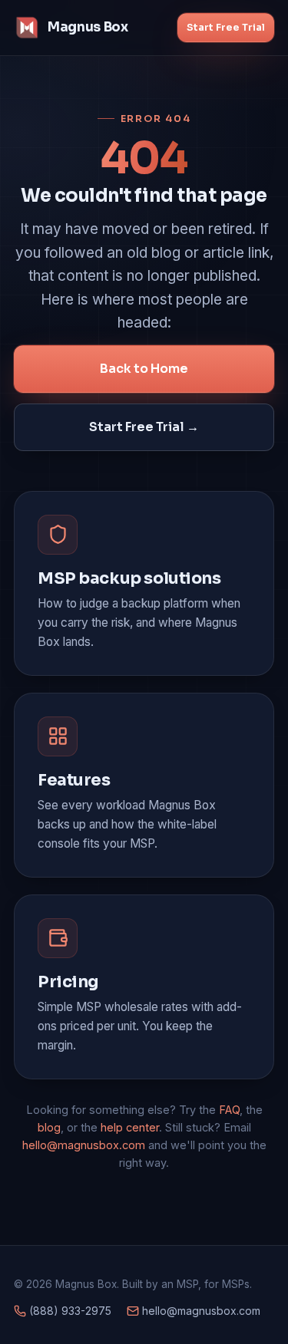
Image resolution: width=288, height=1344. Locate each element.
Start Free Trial (226, 27)
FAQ (229, 1109)
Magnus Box (88, 27)
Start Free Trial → (144, 427)
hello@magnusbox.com (83, 1144)
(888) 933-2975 (68, 1310)
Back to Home (144, 369)
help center (130, 1127)
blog (49, 1127)
